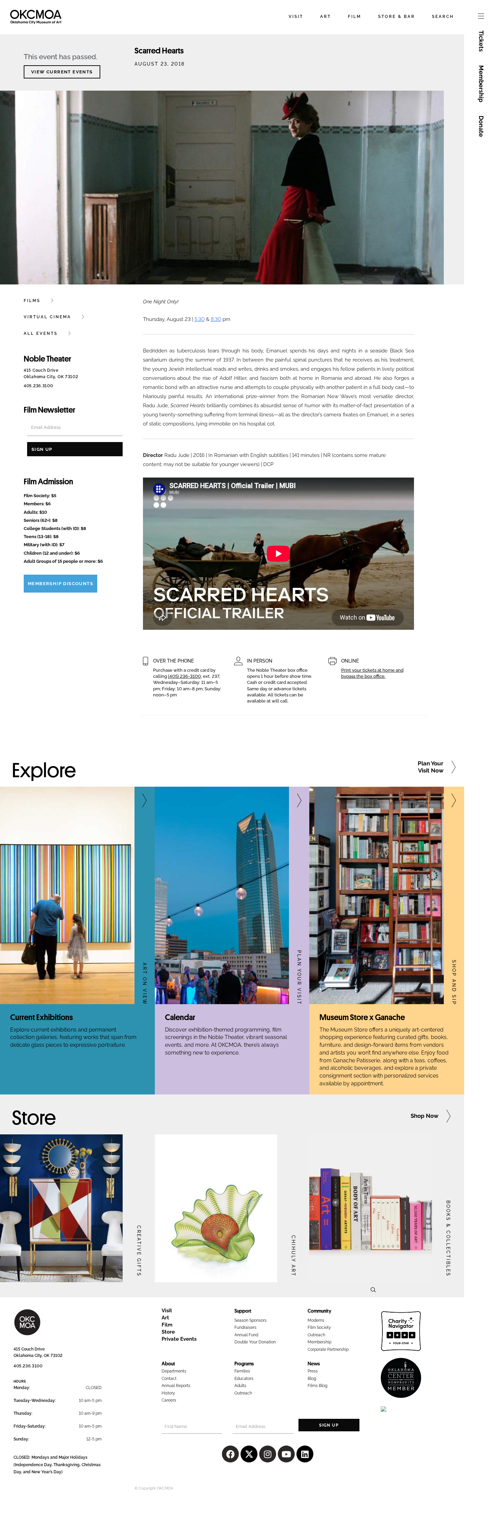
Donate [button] (481, 126)
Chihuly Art (293, 1256)
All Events (41, 333)
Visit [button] (296, 16)
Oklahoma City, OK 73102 (38, 1355)
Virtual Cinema (47, 317)
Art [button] (325, 16)
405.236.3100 (38, 386)
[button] (481, 17)
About (168, 1363)
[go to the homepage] (35, 22)
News (314, 1363)
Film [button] (354, 16)
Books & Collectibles (448, 1238)
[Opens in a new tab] (61, 1208)
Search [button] (443, 16)
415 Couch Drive (29, 1349)
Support (242, 1310)
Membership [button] (481, 83)
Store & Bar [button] (396, 16)
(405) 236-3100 (184, 676)
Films (32, 300)
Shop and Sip (454, 982)
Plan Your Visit (299, 977)
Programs (244, 1363)
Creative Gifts (138, 1251)
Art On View (144, 984)
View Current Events (62, 71)
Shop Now (424, 1115)
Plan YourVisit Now (430, 767)
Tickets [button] (481, 41)
